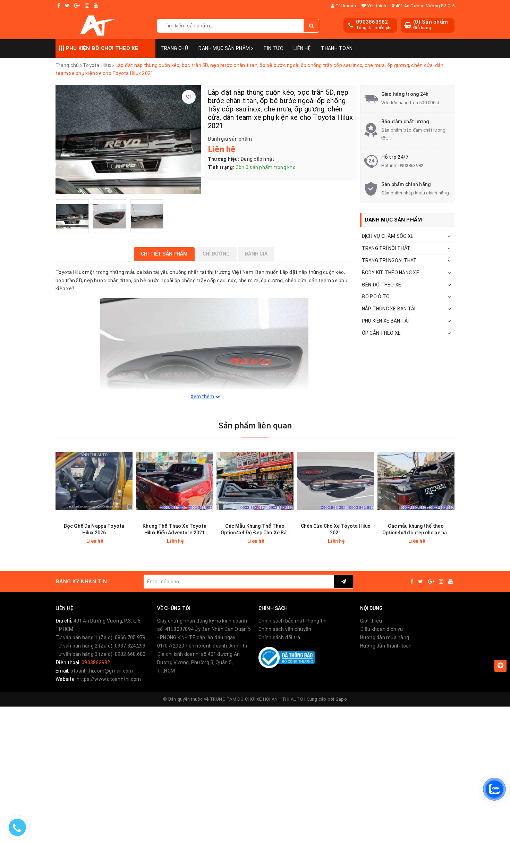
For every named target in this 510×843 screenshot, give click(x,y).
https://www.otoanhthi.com (109, 679)
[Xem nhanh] (128, 541)
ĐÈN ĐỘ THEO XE (381, 284)
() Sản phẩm (430, 25)
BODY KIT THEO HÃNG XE (390, 272)
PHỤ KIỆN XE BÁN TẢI (385, 321)
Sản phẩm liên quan (255, 426)
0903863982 (372, 22)
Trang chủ (174, 48)
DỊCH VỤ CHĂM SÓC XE (388, 236)
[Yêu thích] (189, 97)
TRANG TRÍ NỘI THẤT (386, 248)
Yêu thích (376, 5)
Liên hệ (302, 48)
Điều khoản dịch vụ (381, 629)
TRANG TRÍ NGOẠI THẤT (389, 260)
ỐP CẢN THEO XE (381, 333)
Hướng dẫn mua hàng (384, 637)
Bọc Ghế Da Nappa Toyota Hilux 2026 (94, 529)
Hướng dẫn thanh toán (386, 646)
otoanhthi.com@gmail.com (101, 671)
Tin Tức (273, 48)
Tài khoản (345, 5)
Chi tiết (106, 541)
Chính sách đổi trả (279, 637)
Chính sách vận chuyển (284, 629)
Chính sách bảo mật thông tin (292, 621)
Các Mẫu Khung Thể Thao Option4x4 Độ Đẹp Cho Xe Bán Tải (255, 529)
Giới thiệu (371, 621)
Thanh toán (336, 48)
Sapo (341, 699)
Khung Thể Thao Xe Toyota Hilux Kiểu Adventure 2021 (174, 529)
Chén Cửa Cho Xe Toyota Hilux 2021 (336, 529)
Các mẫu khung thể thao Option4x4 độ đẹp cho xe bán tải (416, 529)
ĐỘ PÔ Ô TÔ (376, 296)
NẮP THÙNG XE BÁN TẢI (389, 308)
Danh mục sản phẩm (224, 48)
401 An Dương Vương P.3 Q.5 (424, 5)
